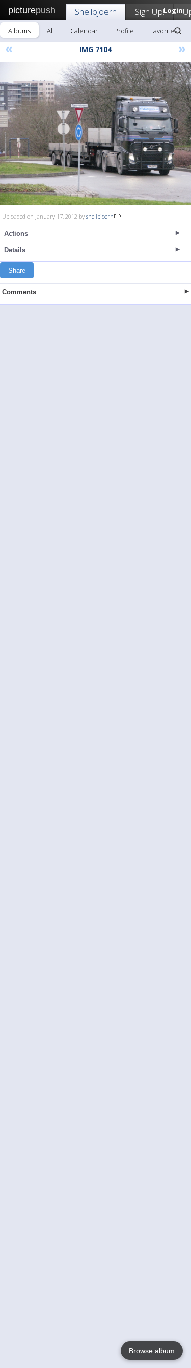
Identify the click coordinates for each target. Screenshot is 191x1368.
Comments (19, 292)
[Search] (178, 30)
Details (14, 250)
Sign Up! (150, 11)
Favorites (163, 30)
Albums (19, 30)
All (50, 30)
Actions (16, 233)
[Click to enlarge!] (95, 133)
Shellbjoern (96, 11)
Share (16, 270)
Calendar (84, 30)
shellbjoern (100, 216)
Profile (124, 30)
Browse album (152, 1351)
